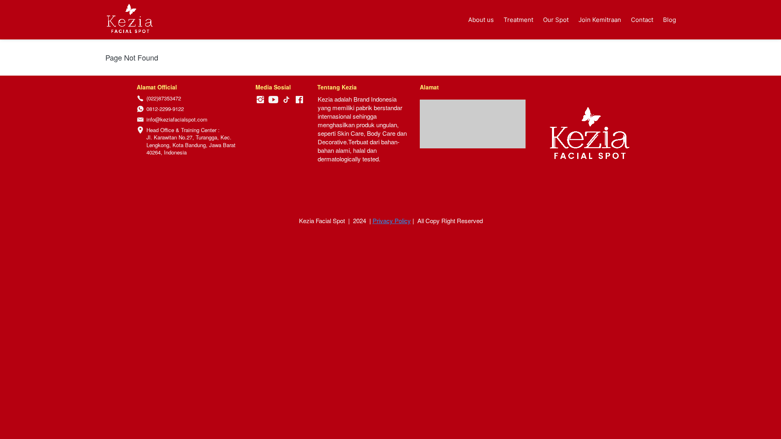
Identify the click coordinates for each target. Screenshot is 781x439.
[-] (260, 100)
